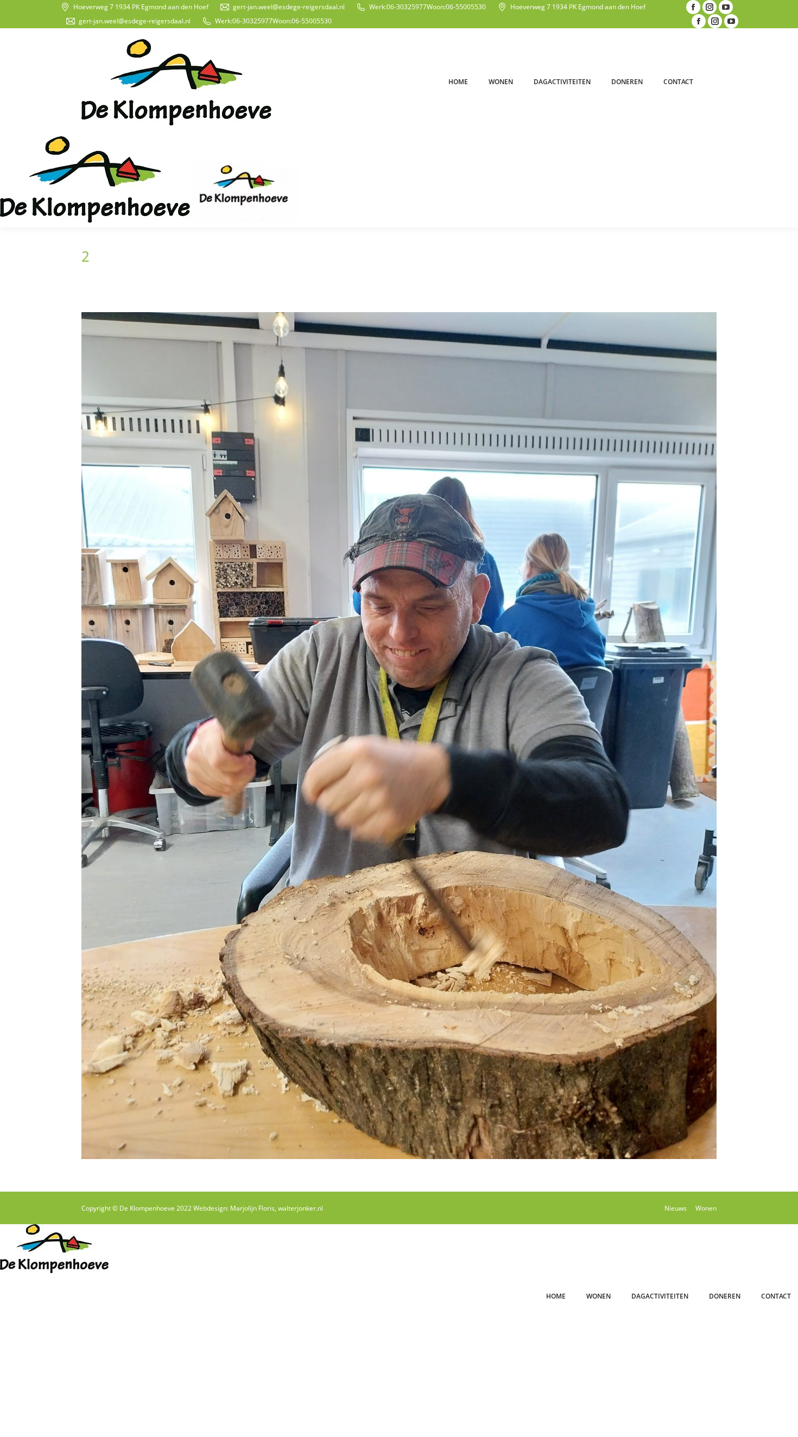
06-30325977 (407, 6)
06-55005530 (466, 6)
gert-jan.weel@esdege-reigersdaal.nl (289, 6)
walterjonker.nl (300, 1208)
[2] (399, 735)
